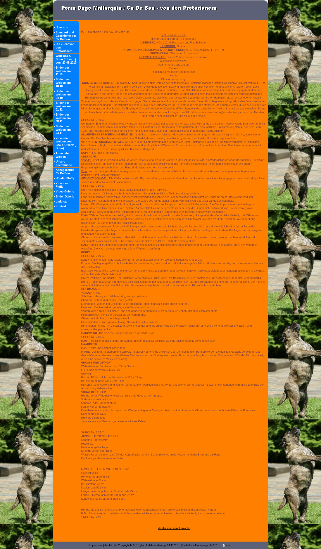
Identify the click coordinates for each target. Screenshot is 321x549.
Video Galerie (65, 191)
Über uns (62, 27)
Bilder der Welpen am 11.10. (63, 71)
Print (228, 545)
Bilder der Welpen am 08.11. (63, 118)
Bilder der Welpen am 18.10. (63, 83)
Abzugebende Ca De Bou (65, 171)
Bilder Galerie (65, 196)
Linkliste (61, 201)
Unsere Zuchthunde (64, 163)
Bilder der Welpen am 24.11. (63, 130)
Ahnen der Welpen (63, 155)
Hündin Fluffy (65, 178)
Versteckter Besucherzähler (174, 528)
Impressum (95, 545)
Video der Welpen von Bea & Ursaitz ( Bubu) (66, 143)
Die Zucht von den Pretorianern (65, 47)
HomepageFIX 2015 (207, 545)
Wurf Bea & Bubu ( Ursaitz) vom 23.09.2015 (66, 59)
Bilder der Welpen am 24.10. (63, 95)
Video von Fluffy (62, 185)
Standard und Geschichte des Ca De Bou (66, 36)
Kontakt (61, 206)
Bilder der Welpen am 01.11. (63, 106)
